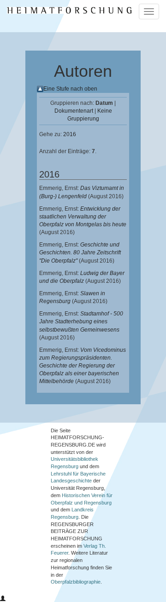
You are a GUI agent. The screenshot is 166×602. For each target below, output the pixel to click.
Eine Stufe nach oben (70, 89)
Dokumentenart (73, 111)
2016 (69, 134)
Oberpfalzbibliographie (76, 582)
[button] (3, 599)
